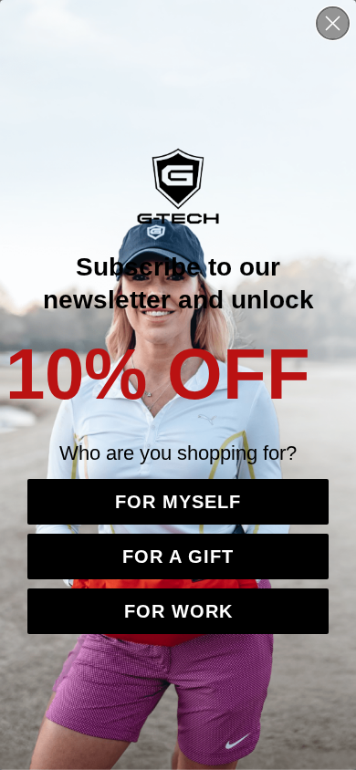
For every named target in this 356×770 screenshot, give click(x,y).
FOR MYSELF (178, 502)
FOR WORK (178, 611)
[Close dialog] (333, 23)
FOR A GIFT (178, 556)
